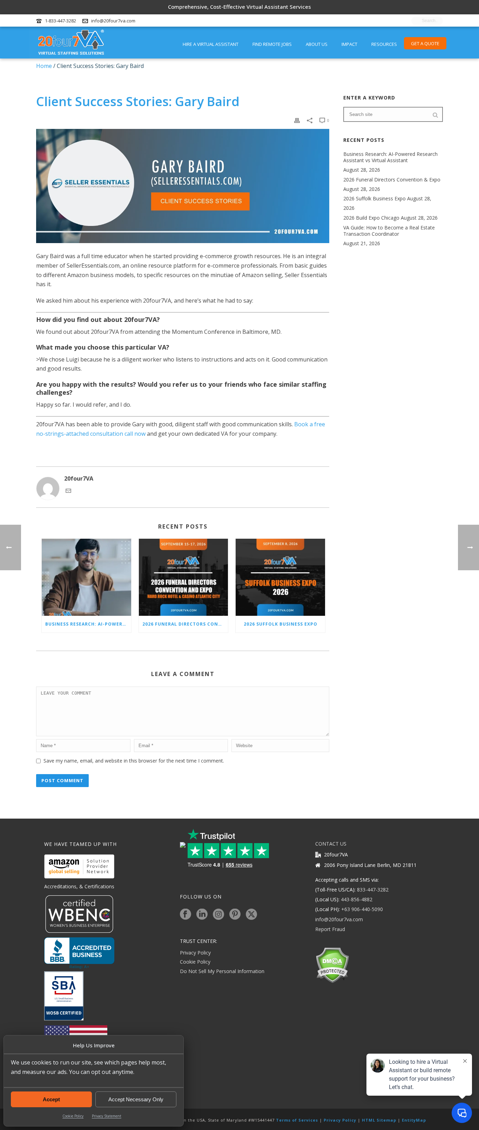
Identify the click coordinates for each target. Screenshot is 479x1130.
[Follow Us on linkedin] (202, 915)
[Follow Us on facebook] (185, 915)
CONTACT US (330, 843)
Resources (384, 44)
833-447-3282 (373, 889)
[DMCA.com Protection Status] (332, 964)
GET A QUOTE (425, 43)
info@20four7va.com (113, 21)
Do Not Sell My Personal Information (222, 971)
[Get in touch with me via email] (68, 491)
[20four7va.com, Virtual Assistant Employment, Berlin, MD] (79, 953)
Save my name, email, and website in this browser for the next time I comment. (133, 760)
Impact (349, 44)
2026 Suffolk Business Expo (280, 624)
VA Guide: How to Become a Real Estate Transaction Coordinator (389, 231)
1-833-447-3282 (60, 21)
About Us (317, 44)
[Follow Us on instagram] (218, 915)
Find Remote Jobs (272, 44)
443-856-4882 (356, 899)
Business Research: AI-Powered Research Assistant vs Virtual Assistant (88, 624)
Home (44, 66)
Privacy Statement (106, 1116)
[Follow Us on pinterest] (235, 915)
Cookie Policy (72, 1116)
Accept (51, 1099)
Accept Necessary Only (135, 1099)
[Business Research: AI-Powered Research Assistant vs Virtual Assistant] (86, 577)
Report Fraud (330, 929)
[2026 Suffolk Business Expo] (280, 577)
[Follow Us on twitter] (251, 915)
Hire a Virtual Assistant (210, 44)
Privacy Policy (195, 952)
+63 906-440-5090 (362, 909)
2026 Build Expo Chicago (371, 218)
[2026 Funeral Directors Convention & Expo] (183, 577)
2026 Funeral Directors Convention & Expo (185, 624)
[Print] (297, 120)
